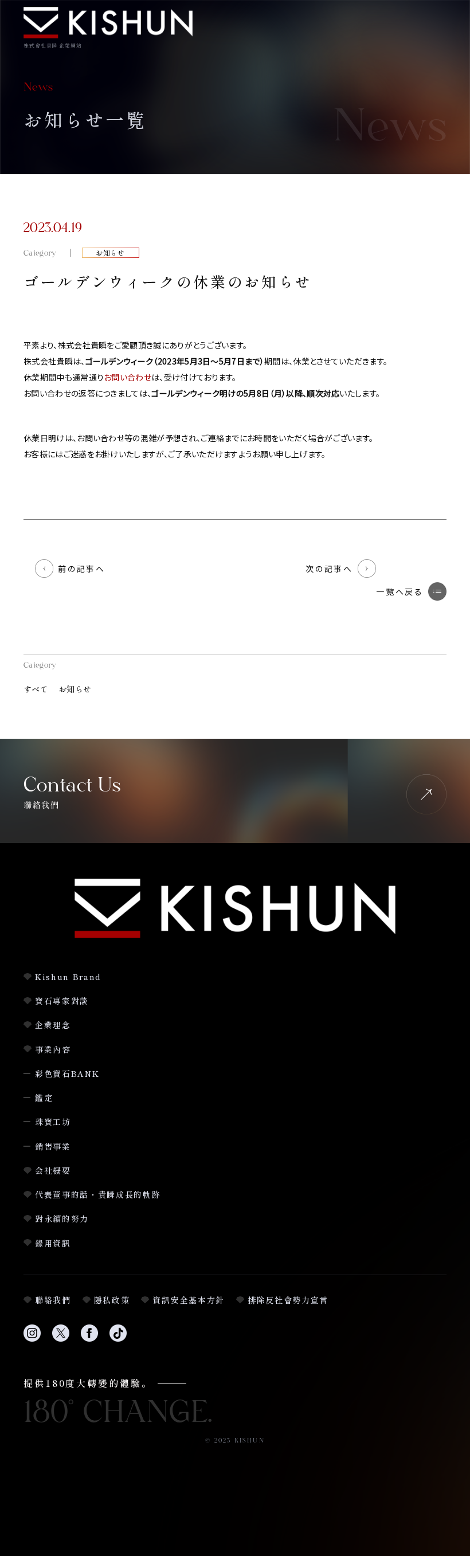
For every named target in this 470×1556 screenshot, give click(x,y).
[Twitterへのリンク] (60, 1339)
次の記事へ (329, 568)
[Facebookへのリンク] (89, 1339)
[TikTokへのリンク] (118, 1339)
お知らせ (74, 689)
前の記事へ (81, 568)
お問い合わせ (127, 377)
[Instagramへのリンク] (32, 1339)
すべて (35, 689)
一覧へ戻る (400, 591)
